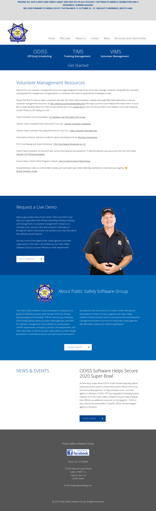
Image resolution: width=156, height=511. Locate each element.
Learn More (74, 347)
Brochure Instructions (87, 137)
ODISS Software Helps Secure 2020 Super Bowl (109, 373)
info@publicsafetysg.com (81, 485)
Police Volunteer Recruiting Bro (83, 130)
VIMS (115, 52)
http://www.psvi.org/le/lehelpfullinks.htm (67, 103)
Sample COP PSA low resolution (30, 154)
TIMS (77, 52)
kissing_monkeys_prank (26, 171)
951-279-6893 (81, 461)
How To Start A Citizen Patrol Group (74, 161)
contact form (78, 106)
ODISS (39, 52)
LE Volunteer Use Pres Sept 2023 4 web (67, 117)
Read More (89, 418)
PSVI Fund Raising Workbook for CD (70, 144)
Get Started (78, 65)
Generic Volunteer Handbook (77, 123)
